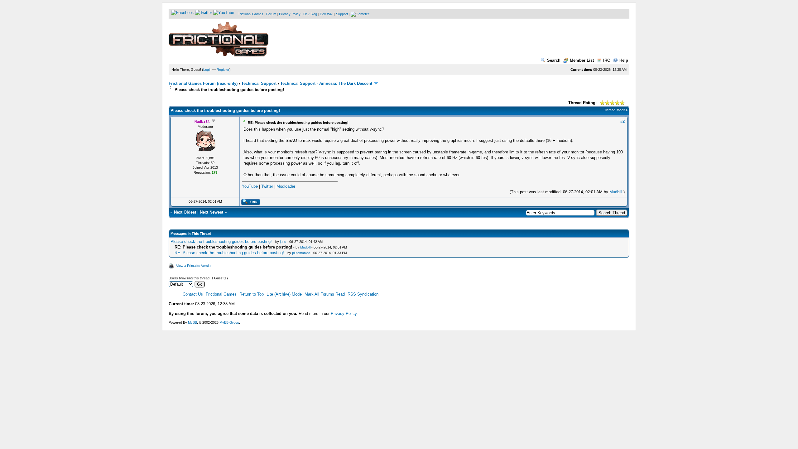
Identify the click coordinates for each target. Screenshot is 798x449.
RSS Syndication (363, 294)
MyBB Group (229, 322)
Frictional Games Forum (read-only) (203, 83)
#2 (622, 121)
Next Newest (211, 212)
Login (207, 69)
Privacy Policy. (344, 313)
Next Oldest (185, 212)
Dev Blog (310, 14)
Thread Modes (615, 110)
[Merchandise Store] (360, 14)
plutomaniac (301, 253)
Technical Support (258, 83)
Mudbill (615, 192)
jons (283, 242)
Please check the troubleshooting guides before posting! (221, 241)
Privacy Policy (289, 14)
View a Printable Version (194, 266)
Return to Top (251, 294)
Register (223, 69)
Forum (271, 14)
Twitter (267, 186)
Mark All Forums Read (325, 294)
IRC (606, 60)
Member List (582, 60)
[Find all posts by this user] (250, 203)
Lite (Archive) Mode (284, 294)
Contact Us (193, 294)
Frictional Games (250, 14)
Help (623, 60)
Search (553, 60)
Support (342, 14)
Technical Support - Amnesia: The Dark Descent (326, 83)
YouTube (250, 186)
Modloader (285, 186)
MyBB (192, 322)
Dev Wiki (326, 14)
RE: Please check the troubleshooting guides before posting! (229, 252)
